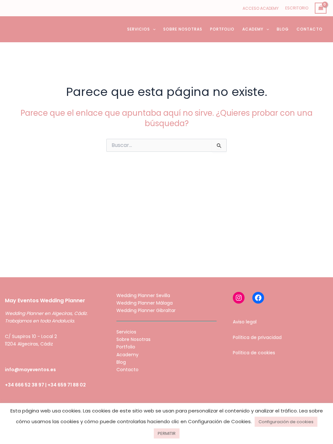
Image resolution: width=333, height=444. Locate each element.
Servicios (126, 332)
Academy (127, 354)
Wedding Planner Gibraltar (146, 310)
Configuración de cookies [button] (286, 422)
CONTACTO (310, 29)
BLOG (283, 29)
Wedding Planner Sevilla (143, 295)
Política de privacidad (257, 337)
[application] (152, 29)
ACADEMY (252, 29)
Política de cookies (254, 352)
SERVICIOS (138, 29)
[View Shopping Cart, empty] (320, 8)
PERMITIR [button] (167, 433)
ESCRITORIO (296, 8)
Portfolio (125, 347)
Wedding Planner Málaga (144, 303)
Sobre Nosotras (133, 339)
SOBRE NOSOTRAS (182, 29)
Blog (121, 362)
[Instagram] (239, 298)
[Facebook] (258, 298)
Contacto (127, 369)
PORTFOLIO (222, 29)
